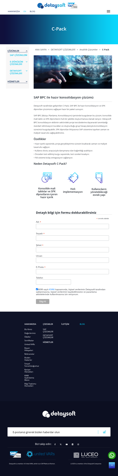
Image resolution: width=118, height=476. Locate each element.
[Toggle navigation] (108, 11)
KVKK (52, 289)
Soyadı (40, 233)
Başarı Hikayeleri (28, 349)
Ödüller (27, 337)
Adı (38, 221)
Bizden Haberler (28, 358)
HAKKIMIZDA (14, 11)
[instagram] (78, 444)
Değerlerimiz (30, 333)
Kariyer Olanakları (28, 370)
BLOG (32, 11)
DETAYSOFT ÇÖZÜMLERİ (48, 336)
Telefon (39, 278)
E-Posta (40, 267)
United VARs (29, 344)
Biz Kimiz (28, 329)
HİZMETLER (48, 342)
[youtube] (67, 444)
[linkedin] (72, 444)
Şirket (39, 245)
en (25, 11)
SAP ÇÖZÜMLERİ (48, 330)
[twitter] (61, 444)
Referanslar (29, 354)
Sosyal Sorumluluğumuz (31, 364)
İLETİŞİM (65, 324)
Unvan (39, 256)
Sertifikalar (29, 340)
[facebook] (55, 444)
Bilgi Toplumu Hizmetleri (30, 384)
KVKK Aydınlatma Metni (29, 377)
